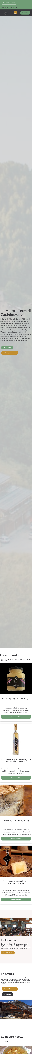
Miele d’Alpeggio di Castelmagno (16, 698)
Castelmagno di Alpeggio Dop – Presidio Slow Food (16, 882)
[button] (15, 13)
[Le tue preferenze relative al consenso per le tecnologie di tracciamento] (29, 1051)
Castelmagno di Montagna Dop (16, 820)
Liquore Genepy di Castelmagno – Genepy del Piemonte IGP (16, 760)
